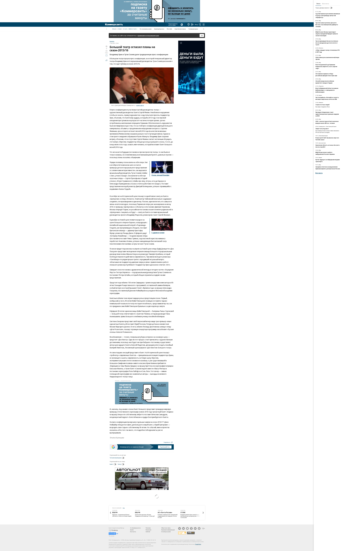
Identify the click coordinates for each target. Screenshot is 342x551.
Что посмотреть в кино (146, 29)
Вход (196, 24)
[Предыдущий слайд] (110, 512)
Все (124, 508)
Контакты (133, 531)
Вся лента (318, 173)
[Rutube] (195, 528)
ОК (202, 35)
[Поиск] (200, 24)
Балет (111, 464)
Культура (112, 41)
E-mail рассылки (166, 531)
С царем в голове (157, 233)
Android (148, 531)
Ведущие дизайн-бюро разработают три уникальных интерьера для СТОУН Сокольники (168, 516)
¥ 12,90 (125, 29)
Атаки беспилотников (180, 29)
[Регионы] (188, 24)
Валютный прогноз (159, 29)
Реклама (148, 528)
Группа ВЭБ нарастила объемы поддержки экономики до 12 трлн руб (122, 515)
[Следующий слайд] (203, 512)
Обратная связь (166, 528)
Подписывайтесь (165, 447)
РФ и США (169, 29)
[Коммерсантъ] (114, 24)
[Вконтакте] (183, 528)
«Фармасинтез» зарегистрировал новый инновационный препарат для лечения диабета (190, 516)
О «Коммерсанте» (135, 528)
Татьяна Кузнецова (115, 458)
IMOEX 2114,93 (132, 29)
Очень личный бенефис (160, 175)
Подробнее (198, 544)
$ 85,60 (114, 29)
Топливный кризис (193, 29)
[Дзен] (187, 528)
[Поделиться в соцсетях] (106, 60)
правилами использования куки (148, 35)
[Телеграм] (179, 528)
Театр (119, 464)
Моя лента (325, 4)
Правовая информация (168, 530)
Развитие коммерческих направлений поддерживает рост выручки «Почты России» (145, 516)
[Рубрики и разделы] (203, 24)
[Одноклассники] (191, 528)
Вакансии (148, 530)
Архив (132, 530)
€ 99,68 (119, 29)
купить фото (140, 105)
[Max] (199, 528)
